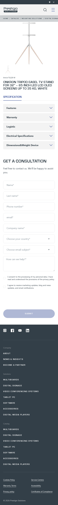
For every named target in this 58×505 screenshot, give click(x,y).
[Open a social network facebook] (12, 330)
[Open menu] (54, 2)
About (7, 353)
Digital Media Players (16, 415)
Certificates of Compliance (41, 491)
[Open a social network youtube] (20, 330)
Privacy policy (8, 491)
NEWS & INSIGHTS (13, 359)
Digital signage (12, 386)
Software (9, 403)
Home (5, 18)
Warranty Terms (9, 485)
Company (7, 348)
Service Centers (37, 480)
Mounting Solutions (32, 18)
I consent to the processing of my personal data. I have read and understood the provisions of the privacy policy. (31, 278)
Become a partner (14, 365)
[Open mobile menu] (53, 9)
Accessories (10, 409)
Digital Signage (12, 435)
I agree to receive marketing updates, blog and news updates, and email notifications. (29, 286)
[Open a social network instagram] (4, 330)
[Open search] (45, 9)
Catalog (15, 18)
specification (12, 96)
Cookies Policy (9, 480)
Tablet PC (9, 397)
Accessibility (36, 485)
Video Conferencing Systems (21, 391)
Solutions (7, 374)
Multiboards (11, 380)
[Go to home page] (10, 9)
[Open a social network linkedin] (27, 330)
